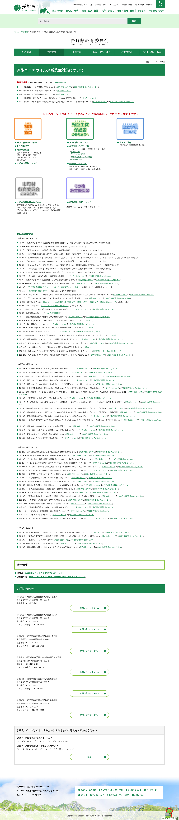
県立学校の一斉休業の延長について (54, 306)
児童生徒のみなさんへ (79, 142)
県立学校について (64, 87)
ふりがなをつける (100, 5)
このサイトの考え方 (88, 790)
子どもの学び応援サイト (80, 154)
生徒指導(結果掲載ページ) (111, 351)
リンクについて (98, 795)
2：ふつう (41, 741)
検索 (160, 5)
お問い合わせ (139, 795)
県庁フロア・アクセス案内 (119, 795)
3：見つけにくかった (65, 749)
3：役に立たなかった (59, 741)
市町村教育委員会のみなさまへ (86, 87)
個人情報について (134, 790)
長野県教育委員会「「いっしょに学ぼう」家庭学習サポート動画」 (54, 287)
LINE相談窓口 (23, 146)
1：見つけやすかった (28, 749)
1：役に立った (25, 741)
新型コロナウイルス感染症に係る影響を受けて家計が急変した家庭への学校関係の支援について (79, 302)
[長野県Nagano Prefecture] (25, 7)
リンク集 (83, 795)
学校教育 (24, 32)
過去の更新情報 (60, 82)
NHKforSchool (76, 159)
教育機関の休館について (38, 291)
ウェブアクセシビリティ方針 (112, 790)
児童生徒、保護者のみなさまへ (109, 384)
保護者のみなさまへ (78, 164)
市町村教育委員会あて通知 (29, 202)
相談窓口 (88, 321)
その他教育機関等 (53, 313)
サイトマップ (151, 790)
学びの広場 (75, 152)
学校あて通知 (125, 142)
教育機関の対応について (80, 202)
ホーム (16, 32)
